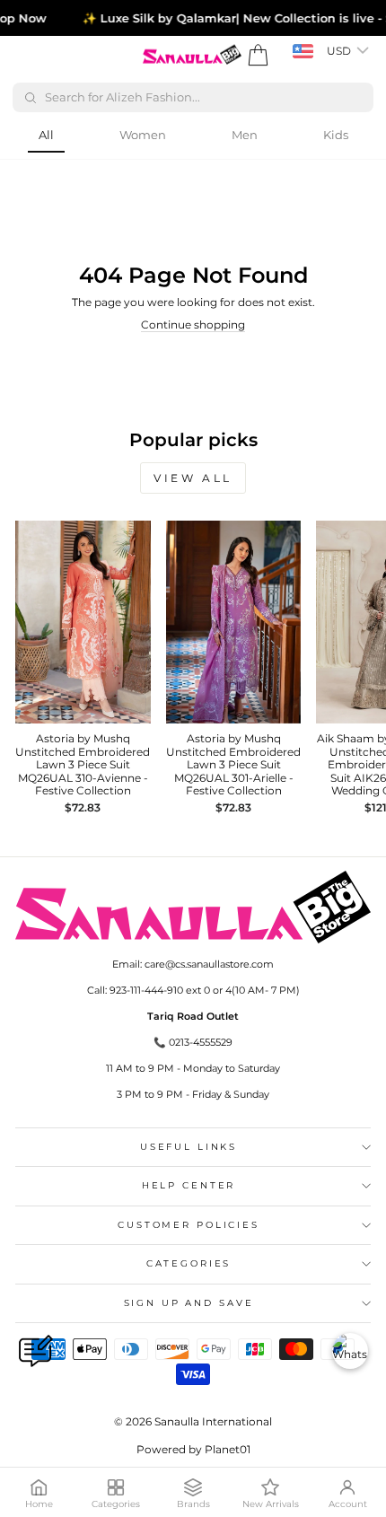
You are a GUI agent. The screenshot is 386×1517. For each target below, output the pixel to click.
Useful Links (188, 1147)
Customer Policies (188, 1225)
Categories (189, 1263)
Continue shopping (193, 324)
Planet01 (227, 1449)
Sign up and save (189, 1303)
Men (245, 134)
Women (142, 134)
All (46, 134)
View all (193, 478)
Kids (335, 134)
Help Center (189, 1185)
